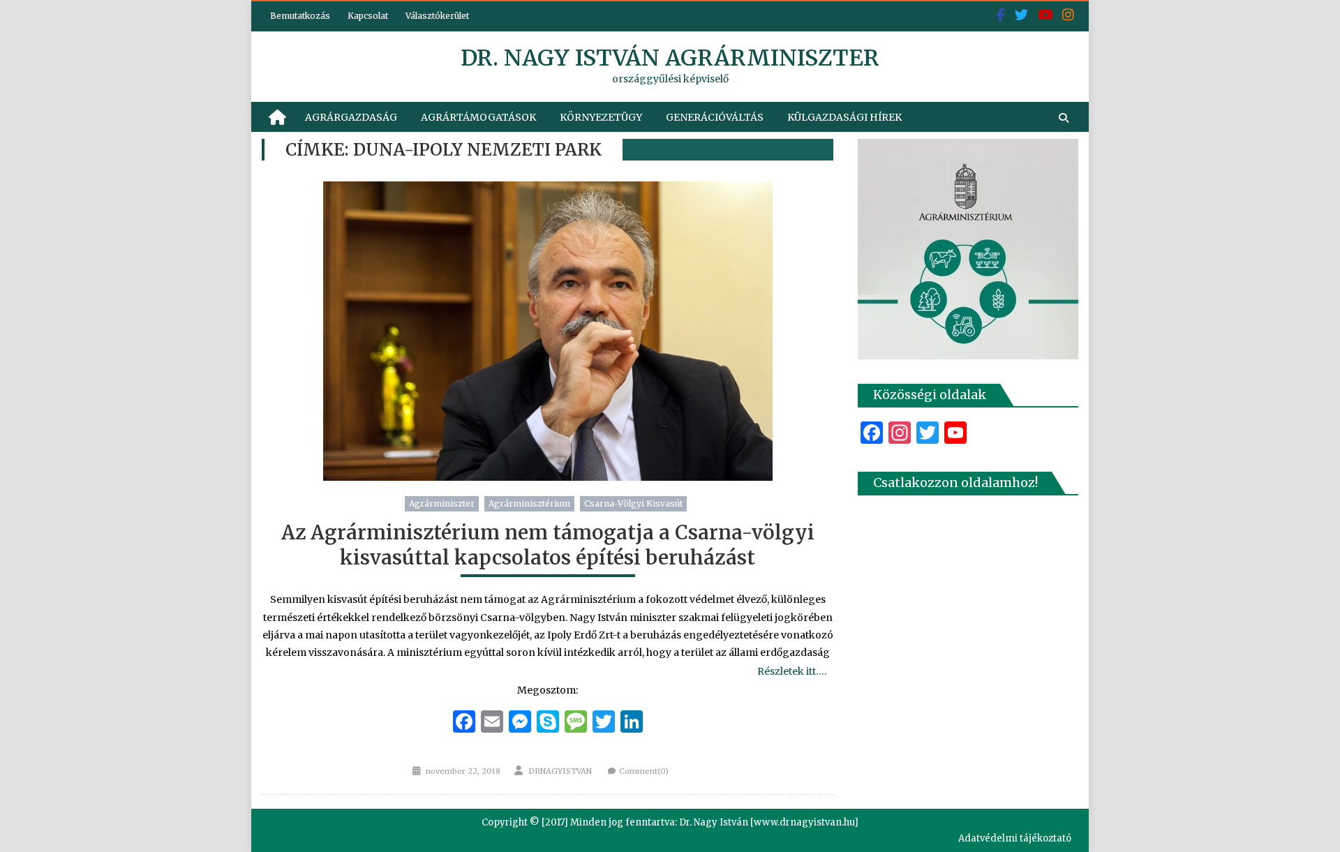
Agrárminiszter (442, 503)
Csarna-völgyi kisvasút (633, 503)
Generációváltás (715, 117)
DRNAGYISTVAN (560, 771)
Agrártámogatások (478, 117)
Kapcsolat (368, 15)
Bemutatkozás (300, 15)
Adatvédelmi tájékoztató (1014, 838)
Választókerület (437, 15)
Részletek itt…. (791, 671)
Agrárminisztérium (529, 503)
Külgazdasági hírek (844, 117)
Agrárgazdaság (351, 117)
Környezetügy (601, 117)
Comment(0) (644, 771)
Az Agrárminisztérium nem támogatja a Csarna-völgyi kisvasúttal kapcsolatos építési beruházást (547, 545)
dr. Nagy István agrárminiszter (670, 58)
